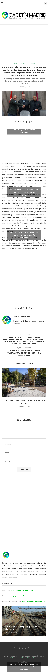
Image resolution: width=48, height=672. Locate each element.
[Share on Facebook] (16, 122)
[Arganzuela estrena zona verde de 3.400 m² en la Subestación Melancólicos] (24, 382)
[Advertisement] (24, 43)
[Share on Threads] (29, 122)
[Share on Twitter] (18, 122)
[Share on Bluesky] (31, 122)
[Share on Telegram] (27, 122)
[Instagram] (28, 647)
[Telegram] (19, 647)
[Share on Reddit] (21, 122)
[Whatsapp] (33, 647)
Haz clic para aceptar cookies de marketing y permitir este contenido (24, 129)
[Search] (42, 3)
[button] (4, 389)
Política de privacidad (17, 658)
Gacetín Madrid (21, 316)
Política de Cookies (32, 658)
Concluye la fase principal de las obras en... (22, 628)
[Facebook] (24, 647)
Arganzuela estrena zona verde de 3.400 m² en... (24, 401)
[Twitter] (14, 647)
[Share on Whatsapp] (24, 122)
